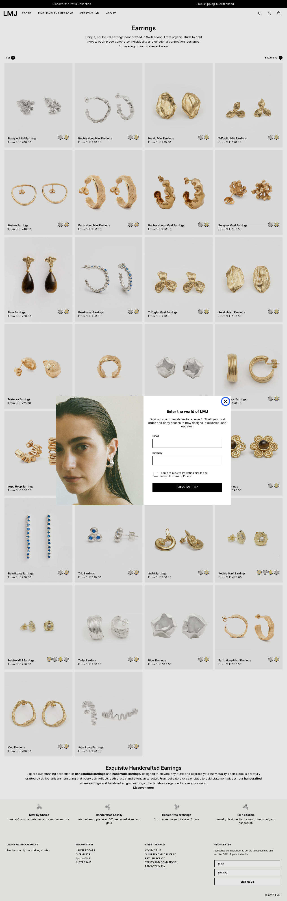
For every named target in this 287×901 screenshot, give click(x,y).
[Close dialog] (225, 401)
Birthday (157, 453)
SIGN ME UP (187, 487)
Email (155, 436)
